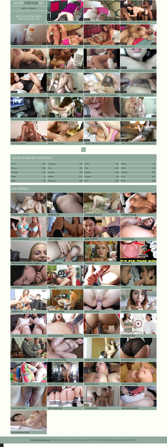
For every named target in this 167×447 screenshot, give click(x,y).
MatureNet (29, 3)
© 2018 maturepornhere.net (40, 440)
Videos (24, 8)
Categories (31, 8)
